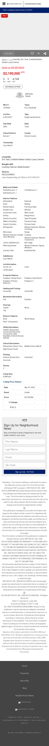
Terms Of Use (15, 717)
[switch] (32, 53)
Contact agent (9, 53)
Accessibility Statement (16, 720)
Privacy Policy (32, 717)
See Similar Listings (12, 87)
